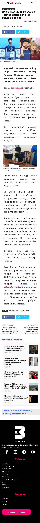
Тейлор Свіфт (25, 310)
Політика (5, 474)
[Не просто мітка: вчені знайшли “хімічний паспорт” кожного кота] (33, 399)
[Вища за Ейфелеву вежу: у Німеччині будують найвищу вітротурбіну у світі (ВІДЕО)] (33, 387)
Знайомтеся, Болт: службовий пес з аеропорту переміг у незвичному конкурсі (15, 361)
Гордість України (8, 466)
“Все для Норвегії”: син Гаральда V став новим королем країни (13, 374)
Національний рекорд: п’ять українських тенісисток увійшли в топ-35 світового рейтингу (30, 330)
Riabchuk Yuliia (32, 21)
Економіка (6, 477)
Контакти (5, 501)
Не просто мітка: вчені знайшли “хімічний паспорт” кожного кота (16, 398)
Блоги (4, 485)
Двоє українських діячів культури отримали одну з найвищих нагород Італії (14, 348)
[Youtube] (33, 452)
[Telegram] (24, 452)
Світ (4, 9)
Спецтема (5, 487)
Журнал (4, 504)
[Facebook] (6, 452)
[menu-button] (36, 2)
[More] (31, 32)
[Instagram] (15, 452)
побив (33, 175)
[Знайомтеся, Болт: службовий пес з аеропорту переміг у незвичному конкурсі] (33, 361)
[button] (32, 2)
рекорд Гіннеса (13, 310)
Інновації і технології (10, 479)
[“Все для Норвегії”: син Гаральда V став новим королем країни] (33, 375)
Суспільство (10, 9)
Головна (5, 463)
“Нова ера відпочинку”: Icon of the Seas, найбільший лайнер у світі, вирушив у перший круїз (10, 330)
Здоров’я (5, 471)
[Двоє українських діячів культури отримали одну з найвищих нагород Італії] (33, 349)
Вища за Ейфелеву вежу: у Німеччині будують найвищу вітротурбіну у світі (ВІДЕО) (15, 386)
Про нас (5, 499)
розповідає (16, 87)
